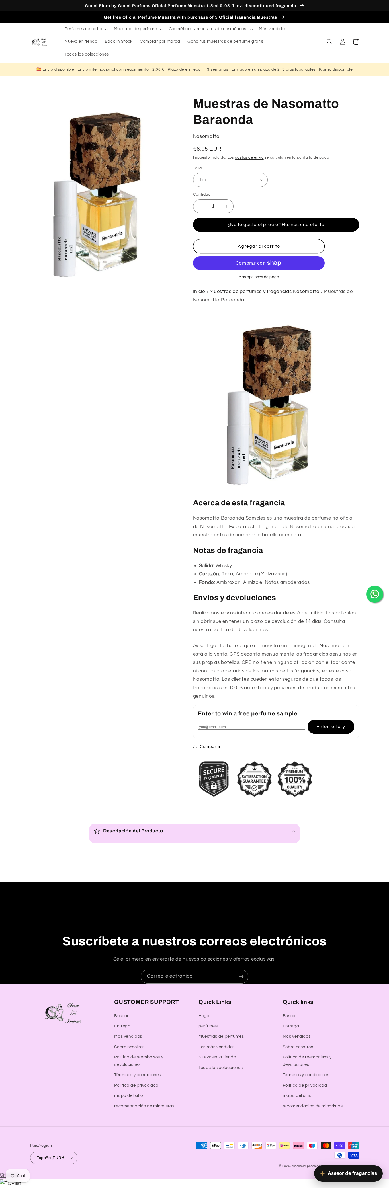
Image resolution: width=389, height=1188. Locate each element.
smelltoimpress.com (307, 1166)
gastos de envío (249, 157)
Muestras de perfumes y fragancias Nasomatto (265, 291)
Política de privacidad (136, 1085)
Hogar (204, 1016)
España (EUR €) (51, 1158)
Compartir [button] (210, 746)
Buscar (121, 1016)
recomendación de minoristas (144, 1106)
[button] (85, 29)
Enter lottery (330, 726)
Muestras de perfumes (221, 1036)
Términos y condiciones (137, 1075)
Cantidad (201, 194)
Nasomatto (206, 136)
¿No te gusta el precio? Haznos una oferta (276, 224)
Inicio (199, 291)
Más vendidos (128, 1036)
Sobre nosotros (129, 1047)
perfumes (208, 1026)
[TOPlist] (10, 1183)
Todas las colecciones (220, 1068)
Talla (197, 168)
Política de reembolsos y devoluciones (138, 1061)
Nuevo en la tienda (217, 1057)
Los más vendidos (216, 1047)
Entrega (122, 1026)
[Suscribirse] (241, 977)
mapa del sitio (128, 1095)
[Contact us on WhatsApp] (374, 594)
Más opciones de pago (259, 277)
